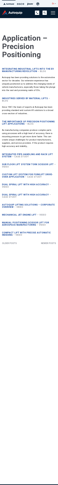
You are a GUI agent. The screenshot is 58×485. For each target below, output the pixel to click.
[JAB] (38, 3)
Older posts (9, 243)
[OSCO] (21, 3)
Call (36, 12)
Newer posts (48, 243)
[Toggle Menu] (53, 13)
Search (44, 12)
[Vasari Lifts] (30, 3)
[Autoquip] (9, 3)
